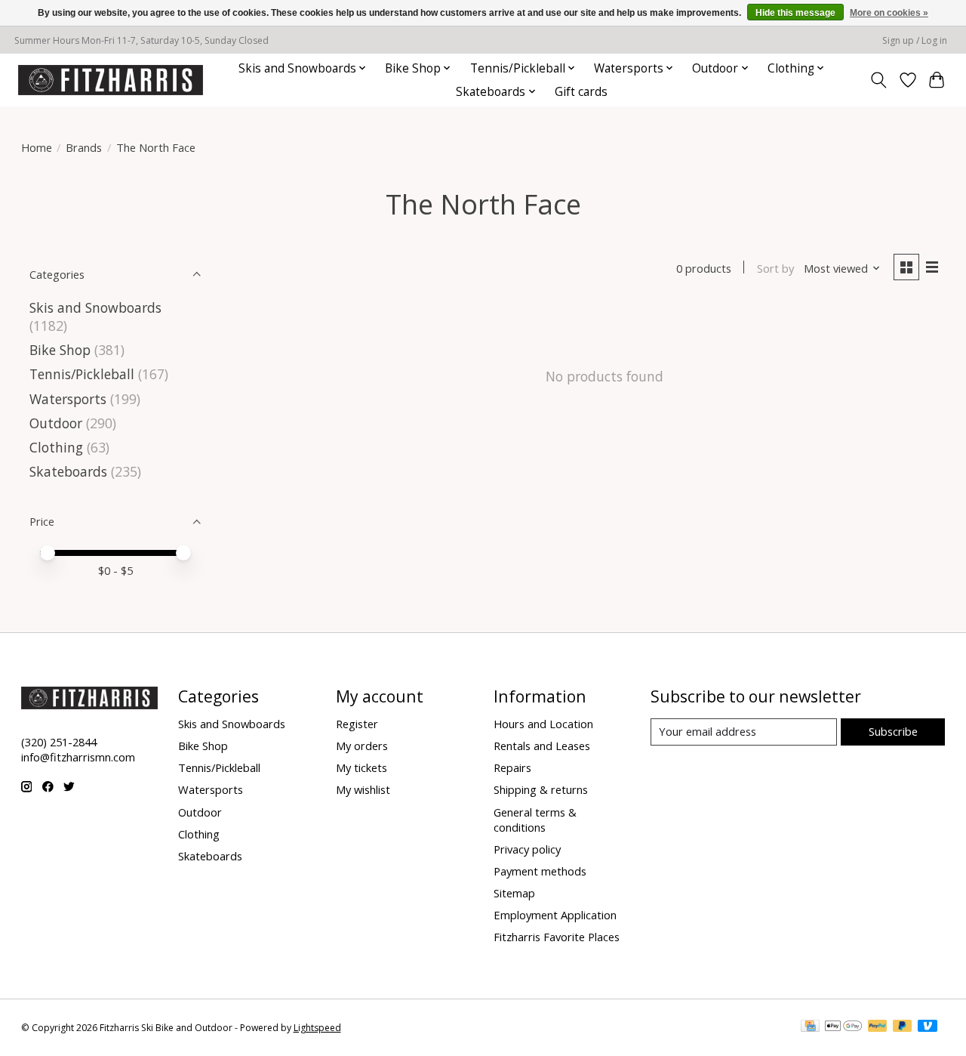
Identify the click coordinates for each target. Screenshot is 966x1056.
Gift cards (581, 92)
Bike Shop (60, 350)
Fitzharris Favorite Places (557, 936)
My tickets (361, 767)
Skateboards (68, 471)
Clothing (56, 447)
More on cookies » (889, 13)
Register (357, 723)
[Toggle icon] (878, 80)
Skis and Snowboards (95, 307)
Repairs (512, 767)
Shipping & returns (541, 789)
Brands (84, 147)
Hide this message (795, 13)
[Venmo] (927, 1027)
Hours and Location (543, 723)
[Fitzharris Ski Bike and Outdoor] (110, 79)
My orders (362, 745)
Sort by (775, 268)
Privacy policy (527, 849)
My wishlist (363, 789)
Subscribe (893, 731)
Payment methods (540, 870)
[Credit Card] (810, 1027)
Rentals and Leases (542, 745)
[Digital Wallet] (843, 1027)
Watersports (67, 399)
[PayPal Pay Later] (902, 1027)
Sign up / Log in (914, 40)
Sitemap (514, 892)
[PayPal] (878, 1027)
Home (36, 147)
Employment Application (555, 914)
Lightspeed (317, 1027)
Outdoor (55, 423)
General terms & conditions (535, 819)
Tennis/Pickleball (81, 374)
